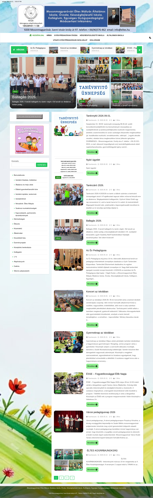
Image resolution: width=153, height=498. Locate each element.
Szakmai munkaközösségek (26, 208)
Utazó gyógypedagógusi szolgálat (70, 40)
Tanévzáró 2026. (95, 185)
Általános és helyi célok (24, 185)
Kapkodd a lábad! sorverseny (125, 105)
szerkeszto (92, 120)
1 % (15, 257)
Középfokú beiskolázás (22, 247)
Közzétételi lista (20, 238)
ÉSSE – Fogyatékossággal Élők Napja (115, 48)
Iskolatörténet (21, 199)
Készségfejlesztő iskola (92, 35)
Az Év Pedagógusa (96, 250)
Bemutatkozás (19, 175)
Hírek (50, 34)
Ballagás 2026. (94, 220)
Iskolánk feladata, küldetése (26, 180)
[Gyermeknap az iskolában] (57, 51)
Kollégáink (18, 252)
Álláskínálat (18, 233)
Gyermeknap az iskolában (74, 48)
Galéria (16, 266)
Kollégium (95, 40)
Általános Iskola (115, 35)
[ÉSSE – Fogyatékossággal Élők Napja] (92, 51)
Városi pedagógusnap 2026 (100, 412)
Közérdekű (18, 228)
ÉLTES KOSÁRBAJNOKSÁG (102, 450)
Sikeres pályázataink (21, 271)
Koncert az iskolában (41, 48)
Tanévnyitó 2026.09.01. (31, 94)
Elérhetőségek (19, 219)
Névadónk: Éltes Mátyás (25, 204)
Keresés (15, 161)
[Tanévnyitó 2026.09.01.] (43, 82)
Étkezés (17, 224)
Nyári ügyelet (93, 159)
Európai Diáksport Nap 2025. (125, 79)
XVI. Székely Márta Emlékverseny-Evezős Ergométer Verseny (93, 79)
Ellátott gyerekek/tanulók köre (27, 189)
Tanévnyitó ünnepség (88, 105)
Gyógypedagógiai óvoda (65, 35)
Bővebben (91, 152)
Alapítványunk (19, 261)
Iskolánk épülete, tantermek (26, 194)
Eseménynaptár (20, 243)
